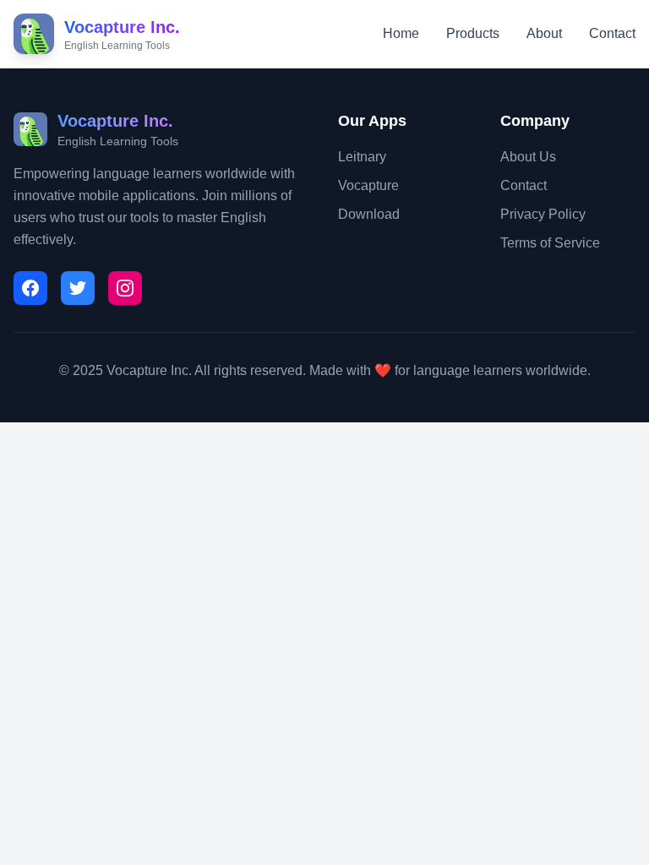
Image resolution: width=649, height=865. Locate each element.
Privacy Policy (543, 214)
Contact (612, 33)
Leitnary (362, 157)
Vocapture (368, 185)
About (544, 33)
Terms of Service (550, 243)
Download (369, 214)
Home (401, 33)
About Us (528, 157)
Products (472, 33)
